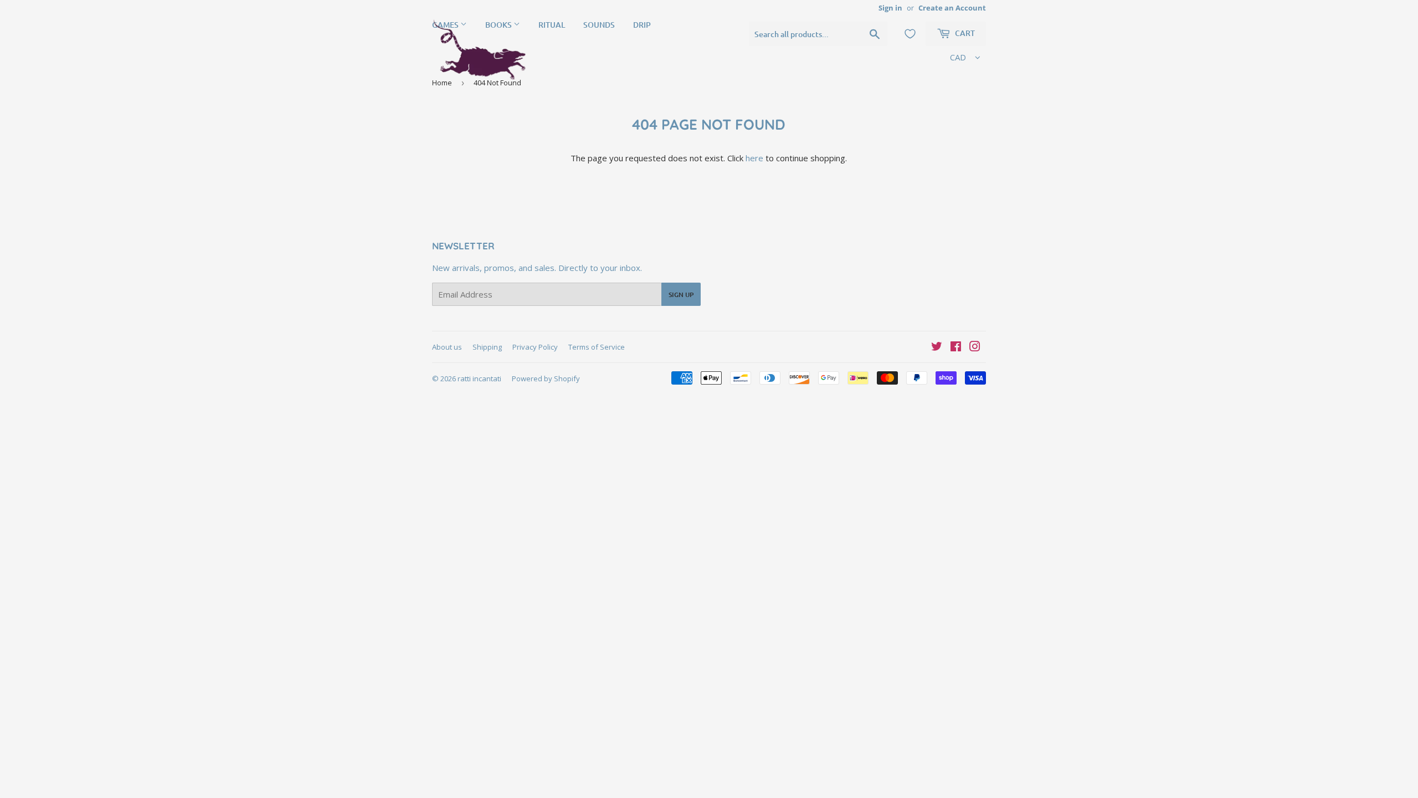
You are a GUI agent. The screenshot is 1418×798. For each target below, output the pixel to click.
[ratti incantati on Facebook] (956, 347)
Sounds (599, 24)
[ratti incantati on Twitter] (936, 347)
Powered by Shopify (546, 378)
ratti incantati (479, 378)
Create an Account (952, 8)
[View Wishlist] (910, 34)
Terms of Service (596, 347)
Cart (964, 33)
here (754, 157)
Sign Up (681, 294)
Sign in (890, 8)
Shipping (487, 347)
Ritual (551, 24)
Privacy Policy (535, 347)
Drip (642, 24)
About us (447, 347)
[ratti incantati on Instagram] (974, 347)
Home (442, 83)
